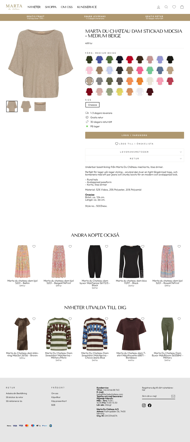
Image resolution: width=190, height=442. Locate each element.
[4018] (109, 59)
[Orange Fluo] (130, 81)
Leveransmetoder (134, 151)
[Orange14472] (140, 81)
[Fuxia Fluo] (140, 70)
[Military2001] (109, 81)
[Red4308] (89, 92)
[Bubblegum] (89, 70)
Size (88, 100)
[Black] (170, 59)
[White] (140, 92)
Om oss (67, 7)
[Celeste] (109, 70)
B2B (53, 405)
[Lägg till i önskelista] (34, 246)
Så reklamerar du (14, 401)
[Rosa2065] (99, 92)
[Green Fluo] (150, 70)
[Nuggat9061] (120, 81)
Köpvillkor (56, 397)
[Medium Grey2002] (99, 81)
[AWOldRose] (150, 59)
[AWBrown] (140, 59)
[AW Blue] (99, 59)
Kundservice (86, 7)
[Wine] (150, 92)
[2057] (130, 59)
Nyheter (34, 7)
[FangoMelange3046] (130, 70)
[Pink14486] (160, 81)
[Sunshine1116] (120, 92)
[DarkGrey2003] (120, 70)
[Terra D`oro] (130, 92)
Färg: (100, 53)
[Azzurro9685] (160, 59)
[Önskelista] (174, 7)
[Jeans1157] (160, 70)
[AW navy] (120, 59)
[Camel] (99, 70)
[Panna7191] (150, 81)
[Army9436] (89, 59)
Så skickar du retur (14, 397)
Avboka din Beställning (16, 393)
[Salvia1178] (109, 92)
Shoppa (50, 7)
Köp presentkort (59, 401)
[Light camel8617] (170, 70)
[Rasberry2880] (170, 81)
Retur (134, 158)
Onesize (92, 104)
